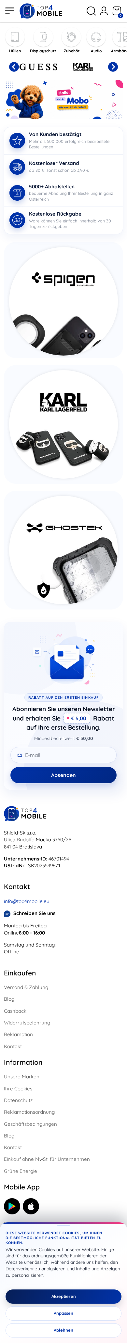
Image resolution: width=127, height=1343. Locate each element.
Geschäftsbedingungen (30, 1124)
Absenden (63, 775)
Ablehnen (63, 1330)
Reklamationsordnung (29, 1112)
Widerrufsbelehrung (27, 1023)
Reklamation (18, 1034)
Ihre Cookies (18, 1089)
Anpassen (63, 1313)
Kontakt (13, 1046)
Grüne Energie (20, 1171)
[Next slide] (113, 67)
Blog (9, 999)
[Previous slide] (14, 67)
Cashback (15, 1011)
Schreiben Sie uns (34, 913)
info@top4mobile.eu (26, 901)
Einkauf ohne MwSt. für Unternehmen (47, 1159)
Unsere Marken (21, 1076)
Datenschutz (18, 1100)
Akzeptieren (63, 1296)
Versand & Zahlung (26, 987)
